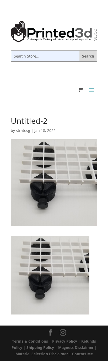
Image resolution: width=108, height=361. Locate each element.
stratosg (23, 130)
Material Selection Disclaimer (41, 353)
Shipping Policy (40, 347)
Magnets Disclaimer (76, 347)
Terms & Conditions (30, 341)
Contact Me (82, 353)
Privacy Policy (64, 341)
